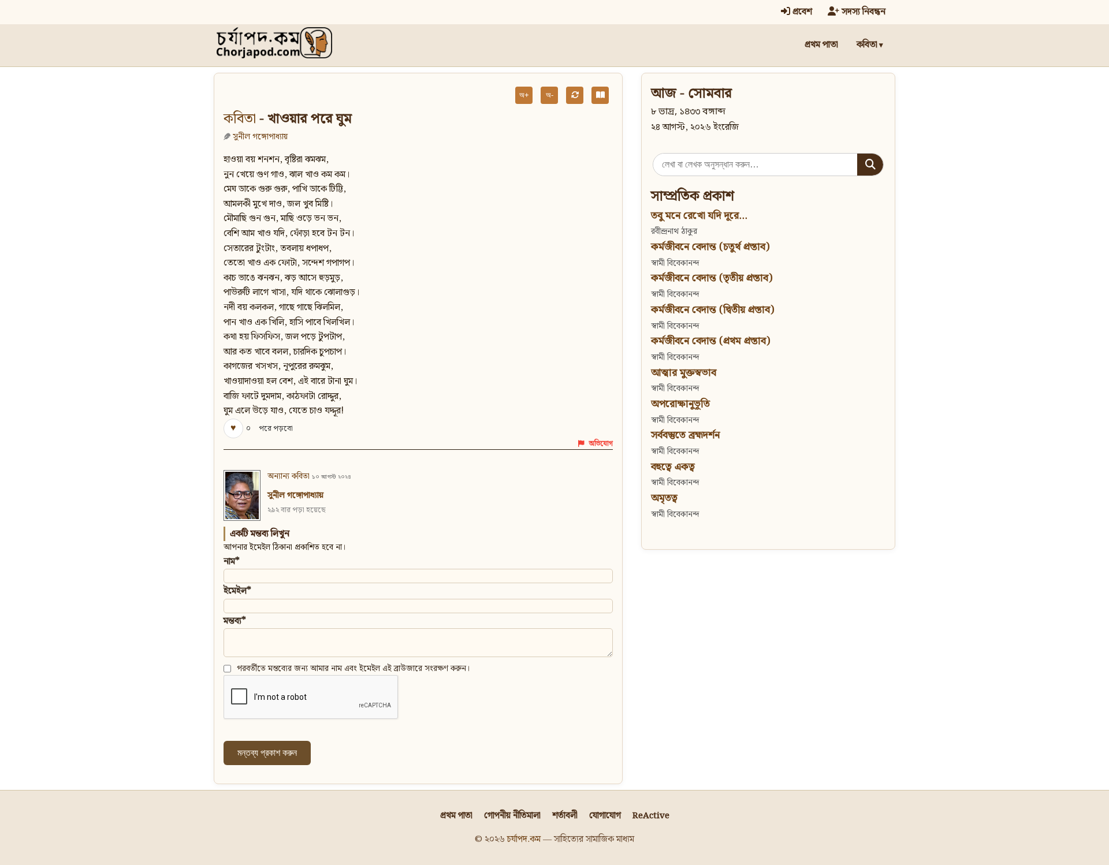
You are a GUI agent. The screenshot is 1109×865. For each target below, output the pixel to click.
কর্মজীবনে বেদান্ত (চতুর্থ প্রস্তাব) (710, 246)
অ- (549, 95)
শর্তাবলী (565, 815)
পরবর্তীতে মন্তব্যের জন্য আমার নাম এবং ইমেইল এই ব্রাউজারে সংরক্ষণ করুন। (353, 668)
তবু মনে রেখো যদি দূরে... (699, 215)
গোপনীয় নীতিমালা (512, 815)
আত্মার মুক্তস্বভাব (683, 372)
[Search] (870, 165)
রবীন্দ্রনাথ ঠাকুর (674, 231)
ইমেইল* (237, 591)
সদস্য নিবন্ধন (862, 12)
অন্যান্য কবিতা (288, 476)
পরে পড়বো (276, 429)
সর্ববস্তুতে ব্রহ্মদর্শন (685, 435)
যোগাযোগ (605, 815)
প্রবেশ (801, 12)
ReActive (650, 815)
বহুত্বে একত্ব (673, 466)
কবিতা (867, 45)
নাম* (232, 561)
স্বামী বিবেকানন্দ (675, 263)
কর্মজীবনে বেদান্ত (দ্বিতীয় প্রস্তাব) (712, 309)
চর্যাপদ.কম (524, 839)
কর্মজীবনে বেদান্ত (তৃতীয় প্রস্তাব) (711, 278)
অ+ (524, 95)
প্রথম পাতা (821, 45)
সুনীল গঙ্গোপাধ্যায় (260, 136)
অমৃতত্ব (664, 498)
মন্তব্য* (235, 621)
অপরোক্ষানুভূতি (680, 404)
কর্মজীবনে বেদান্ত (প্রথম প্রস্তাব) (710, 341)
